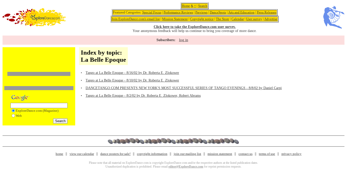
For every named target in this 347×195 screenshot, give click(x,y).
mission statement (220, 154)
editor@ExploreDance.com (185, 166)
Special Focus (151, 12)
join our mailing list (187, 154)
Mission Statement (175, 19)
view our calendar (82, 154)
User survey (254, 19)
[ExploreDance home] (34, 25)
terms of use (267, 154)
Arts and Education (241, 12)
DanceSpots (218, 12)
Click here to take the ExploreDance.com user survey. (195, 27)
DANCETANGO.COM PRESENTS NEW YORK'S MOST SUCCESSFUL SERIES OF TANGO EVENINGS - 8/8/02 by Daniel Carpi (184, 88)
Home (186, 6)
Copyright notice (202, 19)
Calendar (237, 19)
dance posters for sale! (115, 154)
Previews (201, 12)
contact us (246, 154)
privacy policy (291, 154)
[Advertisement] (39, 56)
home (59, 154)
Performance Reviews (178, 12)
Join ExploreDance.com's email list (136, 19)
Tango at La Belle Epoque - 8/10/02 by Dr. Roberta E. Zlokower (132, 80)
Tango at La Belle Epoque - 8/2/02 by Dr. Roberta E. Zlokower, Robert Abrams (143, 96)
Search (202, 6)
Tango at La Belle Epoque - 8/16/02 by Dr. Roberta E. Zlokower (132, 73)
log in (183, 40)
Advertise (270, 19)
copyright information (152, 154)
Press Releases (266, 12)
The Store (222, 19)
